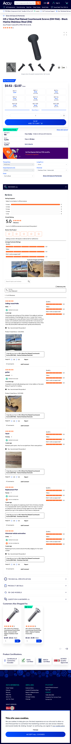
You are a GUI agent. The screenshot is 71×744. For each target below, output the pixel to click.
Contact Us (48, 699)
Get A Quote (29, 144)
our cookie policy (59, 726)
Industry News (30, 688)
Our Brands (29, 694)
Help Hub (8, 694)
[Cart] (66, 3)
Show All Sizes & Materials (15, 16)
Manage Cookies (30, 697)
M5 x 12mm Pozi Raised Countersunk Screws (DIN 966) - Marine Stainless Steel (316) (33, 631)
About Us (8, 697)
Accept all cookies (35, 734)
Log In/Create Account (51, 687)
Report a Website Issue (32, 692)
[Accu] (7, 3)
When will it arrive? (62, 129)
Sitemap (28, 699)
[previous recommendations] (60, 648)
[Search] (38, 3)
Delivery (8, 690)
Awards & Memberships (32, 690)
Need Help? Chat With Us (61, 7)
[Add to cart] (17, 640)
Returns (8, 692)
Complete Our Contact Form (53, 697)
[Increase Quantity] (7, 115)
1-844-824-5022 (49, 695)
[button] (65, 33)
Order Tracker (9, 688)
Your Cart (47, 689)
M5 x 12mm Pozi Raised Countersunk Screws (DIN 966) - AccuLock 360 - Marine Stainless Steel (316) (12, 632)
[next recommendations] (66, 648)
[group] (35, 46)
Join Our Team (10, 699)
